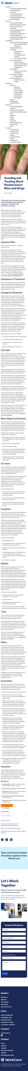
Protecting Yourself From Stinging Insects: (13, 795)
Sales (2, 1043)
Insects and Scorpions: (8, 791)
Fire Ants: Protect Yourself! (9, 788)
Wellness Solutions (15, 19)
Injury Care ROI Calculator (17, 110)
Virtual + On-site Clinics (20, 71)
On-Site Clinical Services (16, 14)
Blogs (11, 113)
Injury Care (13, 12)
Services (8, 21)
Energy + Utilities (18, 90)
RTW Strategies (18, 76)
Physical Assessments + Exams (18, 24)
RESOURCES (5, 811)
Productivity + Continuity (16, 74)
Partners (12, 135)
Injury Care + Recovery (16, 60)
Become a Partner (7, 1050)
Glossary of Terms (7, 1022)
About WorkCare (14, 129)
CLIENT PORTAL (14, 103)
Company (8, 128)
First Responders (18, 92)
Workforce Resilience (15, 78)
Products (8, 6)
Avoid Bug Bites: (6, 784)
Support (12, 99)
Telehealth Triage (18, 62)
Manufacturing (18, 94)
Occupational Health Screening (18, 8)
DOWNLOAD (7, 805)
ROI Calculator (6, 1006)
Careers (12, 138)
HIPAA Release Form (7, 1055)
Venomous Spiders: (7, 800)
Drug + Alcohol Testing (16, 22)
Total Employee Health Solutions (18, 37)
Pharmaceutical (18, 95)
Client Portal (5, 1033)
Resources (8, 104)
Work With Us (14, 140)
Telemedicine (17, 72)
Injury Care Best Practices (21, 63)
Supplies (3, 1053)
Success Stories (14, 124)
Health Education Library (16, 38)
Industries (12, 85)
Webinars (12, 115)
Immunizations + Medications (17, 33)
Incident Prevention (15, 10)
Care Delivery (13, 69)
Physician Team (14, 133)
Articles (12, 119)
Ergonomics (17, 46)
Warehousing (17, 97)
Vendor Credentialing (15, 35)
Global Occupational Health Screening (11, 828)
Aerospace (17, 87)
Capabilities (9, 40)
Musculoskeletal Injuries (20, 44)
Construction (17, 88)
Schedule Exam (14, 101)
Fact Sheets (13, 120)
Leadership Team (14, 131)
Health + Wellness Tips (16, 122)
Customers (9, 83)
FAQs (11, 126)
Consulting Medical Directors (17, 17)
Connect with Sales (15, 136)
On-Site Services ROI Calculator (18, 111)
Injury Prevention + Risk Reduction (19, 42)
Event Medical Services (16, 15)
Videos (12, 117)
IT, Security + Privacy (15, 142)
